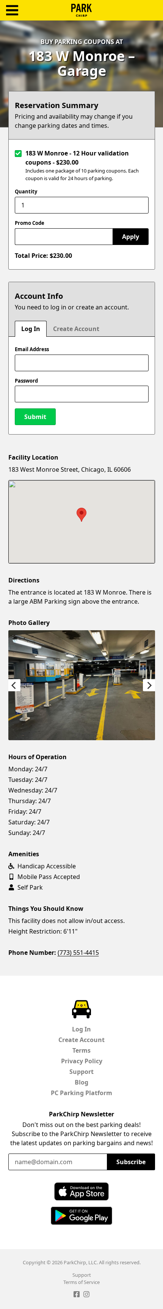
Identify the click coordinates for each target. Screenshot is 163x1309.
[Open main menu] (12, 10)
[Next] (149, 685)
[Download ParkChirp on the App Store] (81, 1191)
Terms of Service (81, 1282)
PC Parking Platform (81, 1093)
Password (26, 380)
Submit (35, 417)
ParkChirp (81, 10)
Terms (81, 1050)
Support (81, 1071)
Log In (30, 329)
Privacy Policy (81, 1061)
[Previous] (14, 685)
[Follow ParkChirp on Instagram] (86, 1295)
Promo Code (29, 223)
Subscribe (131, 1162)
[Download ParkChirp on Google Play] (81, 1216)
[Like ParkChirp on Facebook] (77, 1295)
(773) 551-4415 (78, 952)
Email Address (32, 349)
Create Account (76, 329)
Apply (130, 236)
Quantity (26, 191)
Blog (81, 1082)
